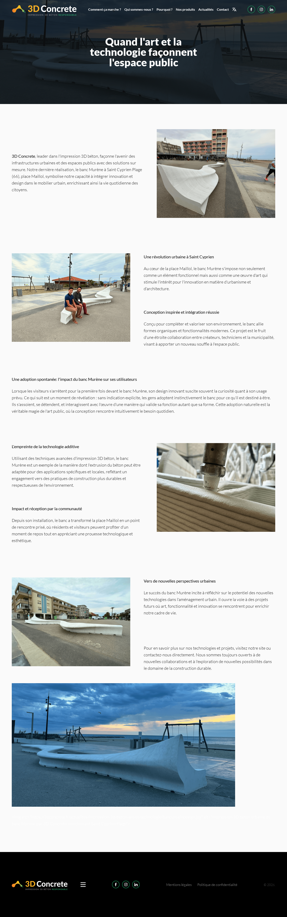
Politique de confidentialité (217, 884)
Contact (223, 9)
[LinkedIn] (271, 9)
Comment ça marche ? (104, 9)
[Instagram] (261, 9)
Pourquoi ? (164, 9)
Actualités (205, 9)
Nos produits (185, 9)
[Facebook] (251, 9)
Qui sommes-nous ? (138, 9)
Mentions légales (179, 884)
